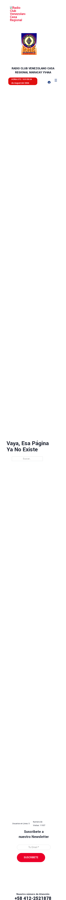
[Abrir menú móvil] (56, 80)
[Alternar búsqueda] (41, 82)
